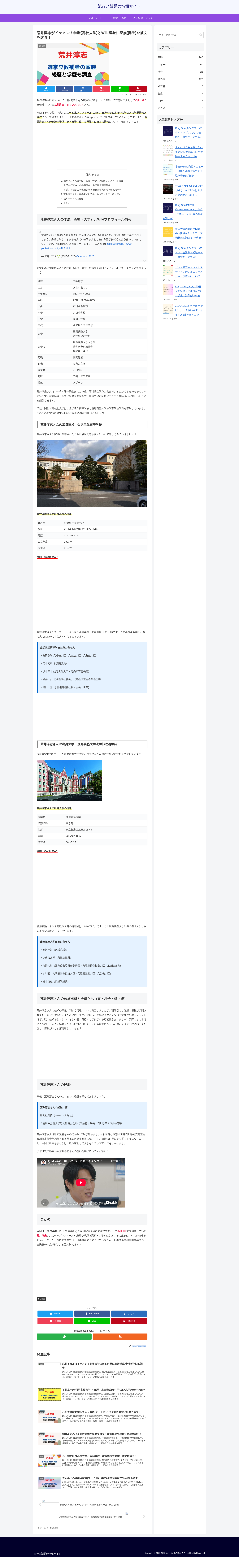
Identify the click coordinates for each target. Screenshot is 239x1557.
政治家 (42, 1299)
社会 (180, 71)
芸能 (180, 57)
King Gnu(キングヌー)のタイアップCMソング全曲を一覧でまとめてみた (189, 133)
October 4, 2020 (85, 256)
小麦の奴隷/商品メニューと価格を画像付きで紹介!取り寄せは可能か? (189, 171)
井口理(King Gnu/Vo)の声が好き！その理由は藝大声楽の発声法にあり (189, 190)
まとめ (66, 203)
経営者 (180, 86)
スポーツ (180, 64)
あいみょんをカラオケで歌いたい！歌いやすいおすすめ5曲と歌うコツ (189, 310)
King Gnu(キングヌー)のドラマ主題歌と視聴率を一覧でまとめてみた (189, 252)
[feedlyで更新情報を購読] (64, 1337)
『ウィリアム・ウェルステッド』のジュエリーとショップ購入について (189, 272)
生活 (180, 100)
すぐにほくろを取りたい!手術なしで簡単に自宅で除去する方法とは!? (189, 152)
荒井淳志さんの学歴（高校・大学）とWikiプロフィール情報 (93, 181)
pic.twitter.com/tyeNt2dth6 (55, 248)
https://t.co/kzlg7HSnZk (119, 243)
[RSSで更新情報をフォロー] (120, 1337)
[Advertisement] (92, 146)
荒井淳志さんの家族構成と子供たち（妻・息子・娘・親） (92, 194)
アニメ (180, 108)
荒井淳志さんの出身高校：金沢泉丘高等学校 (88, 185)
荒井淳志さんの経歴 (73, 198)
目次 (88, 174)
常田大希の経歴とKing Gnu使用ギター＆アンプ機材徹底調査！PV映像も (189, 233)
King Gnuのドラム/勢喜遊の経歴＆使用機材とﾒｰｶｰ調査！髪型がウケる (189, 291)
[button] (200, 34)
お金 (180, 93)
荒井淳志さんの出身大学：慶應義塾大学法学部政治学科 (93, 189)
